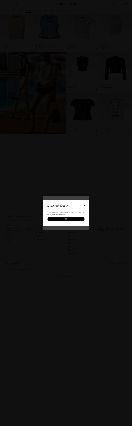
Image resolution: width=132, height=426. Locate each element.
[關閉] (84, 205)
